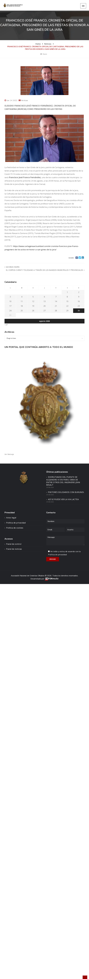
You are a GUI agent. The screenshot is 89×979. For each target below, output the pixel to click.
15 (67, 301)
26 (33, 310)
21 (56, 306)
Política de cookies (14, 528)
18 (22, 306)
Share (45, 54)
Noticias (24, 100)
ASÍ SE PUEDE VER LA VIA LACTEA (63, 499)
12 (33, 301)
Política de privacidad (16, 522)
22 (67, 306)
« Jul (6, 324)
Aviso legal (11, 517)
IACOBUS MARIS (12, 267)
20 (44, 306)
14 (56, 301)
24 (10, 310)
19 (33, 306)
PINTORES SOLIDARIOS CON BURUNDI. (66, 492)
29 (67, 310)
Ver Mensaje (9, 454)
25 (22, 310)
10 (10, 301)
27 (44, 310)
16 (79, 301)
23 (79, 306)
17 (10, 306)
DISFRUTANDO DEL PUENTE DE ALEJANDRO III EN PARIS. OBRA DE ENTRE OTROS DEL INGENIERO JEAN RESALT (63, 481)
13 (44, 301)
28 (56, 310)
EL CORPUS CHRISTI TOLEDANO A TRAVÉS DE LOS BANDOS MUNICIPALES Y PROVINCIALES (45, 270)
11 (22, 301)
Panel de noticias (14, 549)
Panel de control (13, 544)
